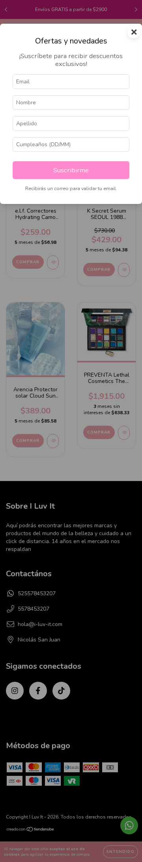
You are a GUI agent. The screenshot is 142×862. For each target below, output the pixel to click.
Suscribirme (71, 170)
